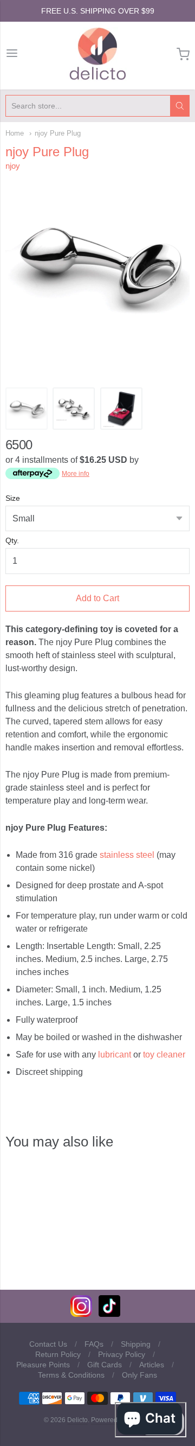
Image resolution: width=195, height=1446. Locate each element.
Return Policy (58, 1354)
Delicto (77, 1420)
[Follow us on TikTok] (109, 1313)
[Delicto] (97, 54)
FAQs (93, 1344)
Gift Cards (104, 1364)
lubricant (114, 1054)
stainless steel (127, 854)
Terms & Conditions (71, 1375)
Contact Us (48, 1344)
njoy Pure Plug (58, 133)
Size (12, 498)
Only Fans (139, 1375)
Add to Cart (97, 598)
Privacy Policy (121, 1354)
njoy (12, 165)
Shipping (136, 1344)
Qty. (12, 541)
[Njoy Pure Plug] (26, 408)
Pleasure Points (43, 1364)
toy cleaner (164, 1054)
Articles (151, 1364)
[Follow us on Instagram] (81, 1313)
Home (14, 133)
